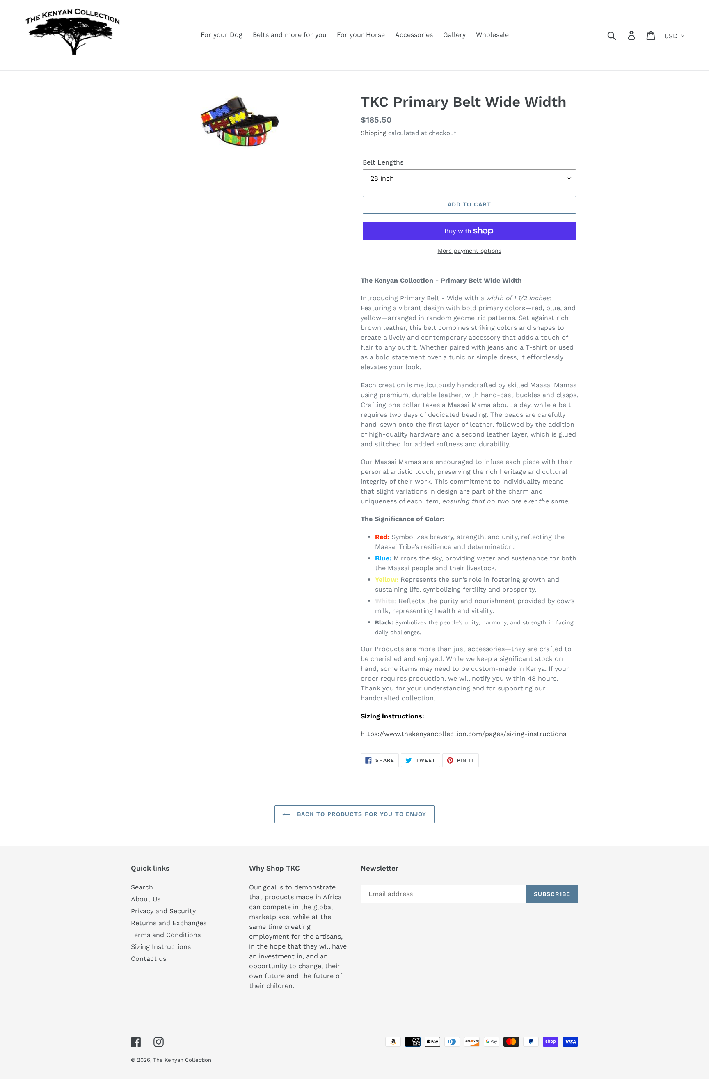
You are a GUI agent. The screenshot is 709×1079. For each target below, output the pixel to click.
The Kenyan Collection (182, 1060)
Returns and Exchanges (168, 923)
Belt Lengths (383, 162)
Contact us (148, 958)
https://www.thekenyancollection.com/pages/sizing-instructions (463, 734)
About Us (145, 899)
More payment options (469, 250)
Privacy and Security (163, 911)
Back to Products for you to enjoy (360, 814)
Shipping (373, 133)
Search (142, 887)
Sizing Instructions (161, 947)
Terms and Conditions (166, 935)
